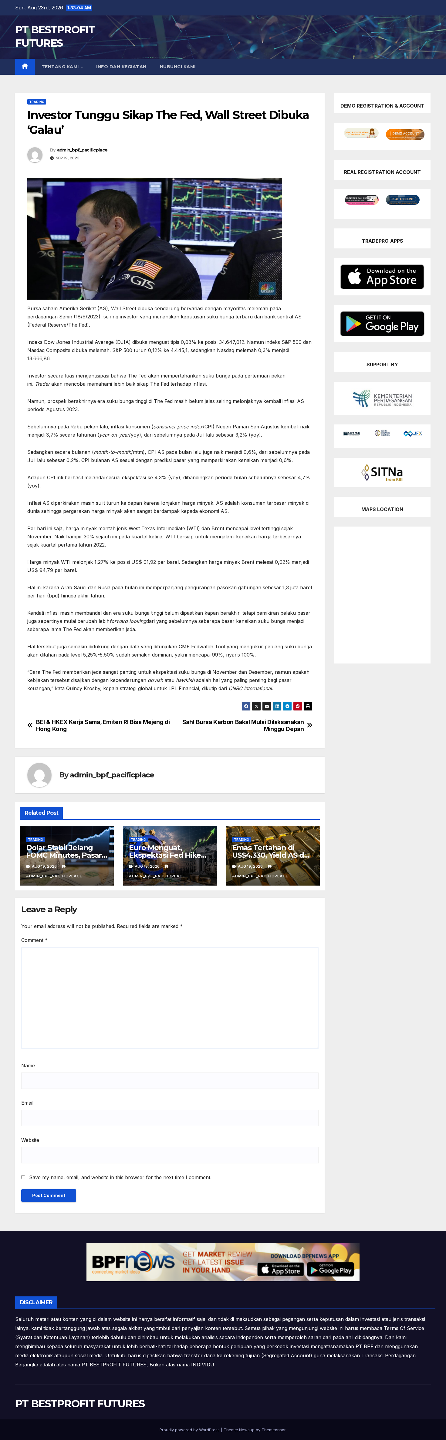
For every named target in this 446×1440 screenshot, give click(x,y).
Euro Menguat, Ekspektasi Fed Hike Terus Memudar (165, 855)
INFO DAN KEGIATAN (121, 66)
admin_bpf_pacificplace (82, 150)
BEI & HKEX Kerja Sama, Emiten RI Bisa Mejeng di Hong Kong (103, 726)
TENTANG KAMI (61, 66)
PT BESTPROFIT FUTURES (79, 1403)
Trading (36, 102)
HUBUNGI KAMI (178, 66)
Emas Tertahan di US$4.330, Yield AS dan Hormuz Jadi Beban (272, 855)
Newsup (247, 1429)
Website (30, 1140)
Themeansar (274, 1429)
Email (27, 1103)
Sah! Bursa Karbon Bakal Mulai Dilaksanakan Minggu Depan (243, 726)
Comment (34, 940)
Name (28, 1066)
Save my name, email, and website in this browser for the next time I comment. (120, 1177)
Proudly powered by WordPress (190, 1429)
